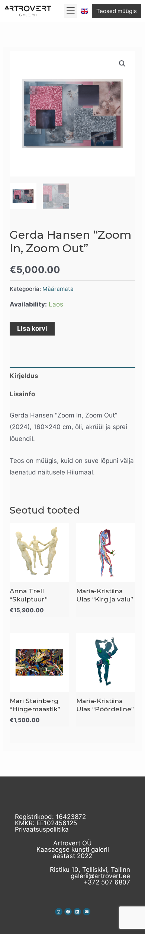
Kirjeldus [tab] (24, 375)
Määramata (58, 288)
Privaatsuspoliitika (42, 829)
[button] (70, 11)
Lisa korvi (32, 328)
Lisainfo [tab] (22, 394)
